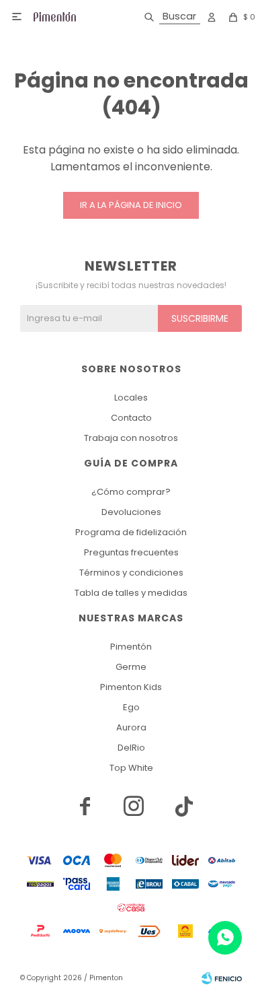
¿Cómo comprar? (131, 491)
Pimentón (131, 646)
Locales (131, 397)
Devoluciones (131, 512)
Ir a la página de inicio (131, 205)
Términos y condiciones (131, 572)
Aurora (131, 727)
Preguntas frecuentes (131, 552)
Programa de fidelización (131, 532)
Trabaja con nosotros (131, 438)
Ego (131, 707)
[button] (169, 17)
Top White (131, 767)
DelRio (131, 747)
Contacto (131, 417)
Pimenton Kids (131, 687)
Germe (131, 666)
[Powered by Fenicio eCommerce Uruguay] (222, 978)
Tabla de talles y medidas (131, 592)
